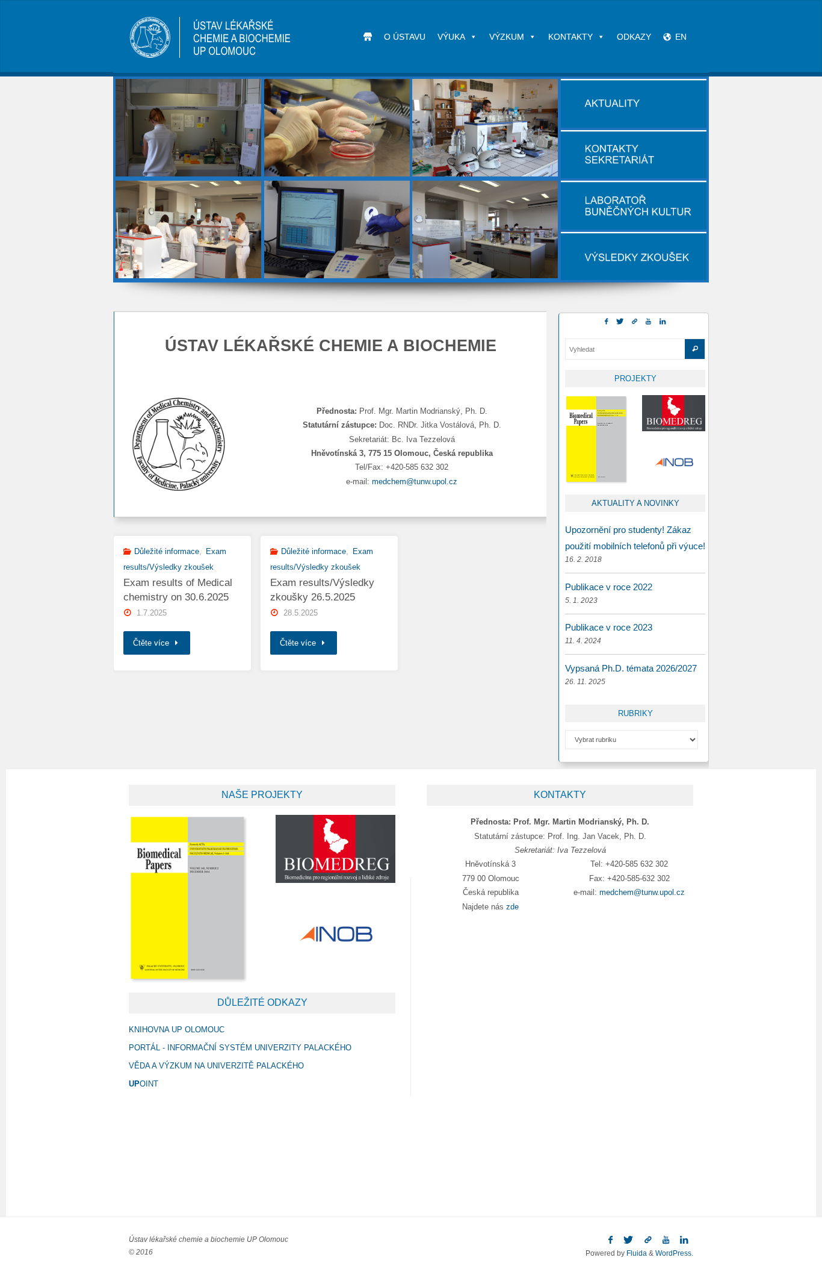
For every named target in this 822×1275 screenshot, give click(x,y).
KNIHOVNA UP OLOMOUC (176, 1029)
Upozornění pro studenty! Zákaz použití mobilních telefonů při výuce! (635, 538)
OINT (143, 1083)
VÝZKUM (506, 37)
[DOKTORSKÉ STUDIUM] (485, 127)
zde (512, 906)
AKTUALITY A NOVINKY (635, 503)
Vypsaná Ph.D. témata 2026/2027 (631, 668)
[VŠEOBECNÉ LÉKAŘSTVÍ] (189, 127)
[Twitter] (620, 321)
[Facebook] (606, 321)
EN (681, 37)
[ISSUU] (634, 321)
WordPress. (674, 1253)
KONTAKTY (570, 37)
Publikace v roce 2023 (608, 627)
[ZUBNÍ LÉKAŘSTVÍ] (337, 127)
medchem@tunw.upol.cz (414, 481)
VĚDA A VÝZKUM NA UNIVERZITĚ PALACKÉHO (216, 1065)
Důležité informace (166, 551)
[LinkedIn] (662, 321)
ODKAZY (634, 37)
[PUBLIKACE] (485, 229)
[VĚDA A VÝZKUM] (337, 229)
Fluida (636, 1253)
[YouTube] (648, 321)
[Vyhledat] (695, 349)
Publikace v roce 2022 (608, 587)
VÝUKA (451, 37)
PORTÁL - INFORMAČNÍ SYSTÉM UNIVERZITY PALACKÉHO (240, 1047)
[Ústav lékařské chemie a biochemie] (210, 36)
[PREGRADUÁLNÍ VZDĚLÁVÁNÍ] (189, 229)
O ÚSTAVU (404, 37)
